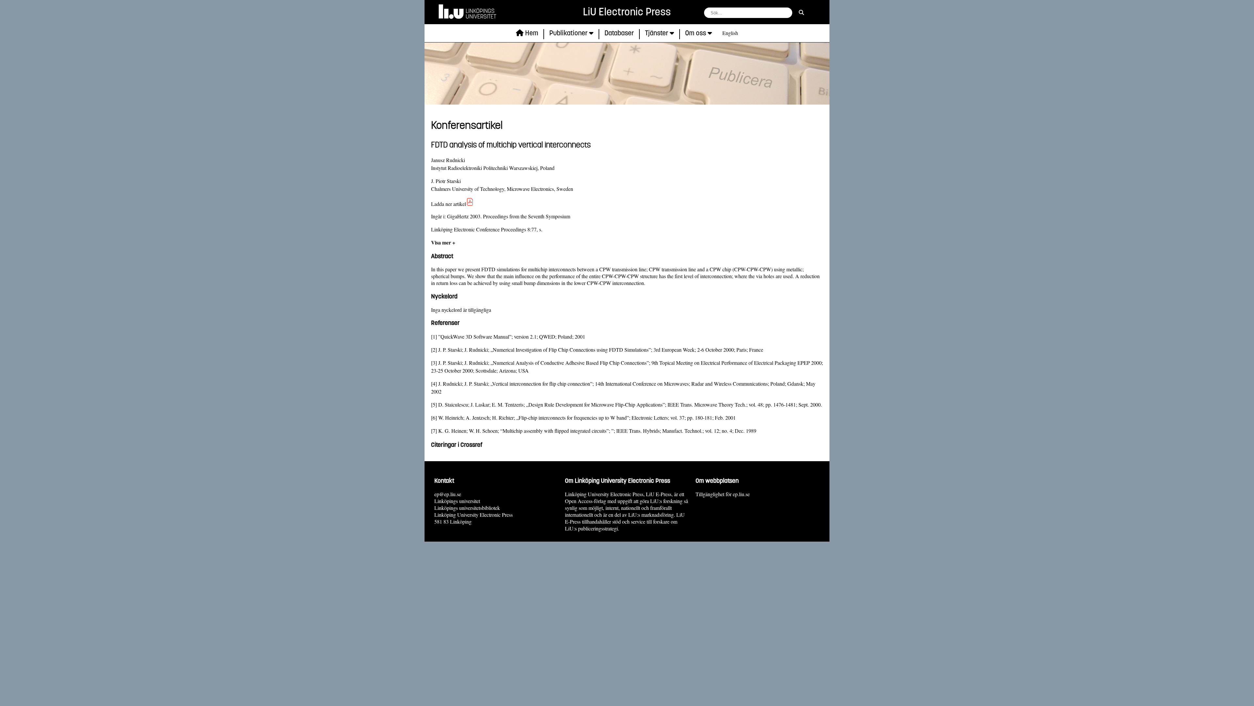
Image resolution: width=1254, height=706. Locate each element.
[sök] (801, 12)
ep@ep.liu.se (447, 494)
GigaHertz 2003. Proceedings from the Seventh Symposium (508, 216)
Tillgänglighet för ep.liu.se (723, 494)
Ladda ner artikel (448, 203)
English (730, 32)
